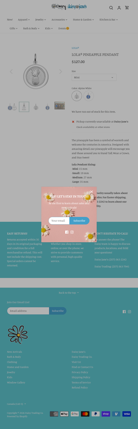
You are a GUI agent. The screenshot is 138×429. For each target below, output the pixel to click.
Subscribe (79, 220)
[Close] (92, 192)
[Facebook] (66, 232)
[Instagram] (71, 232)
